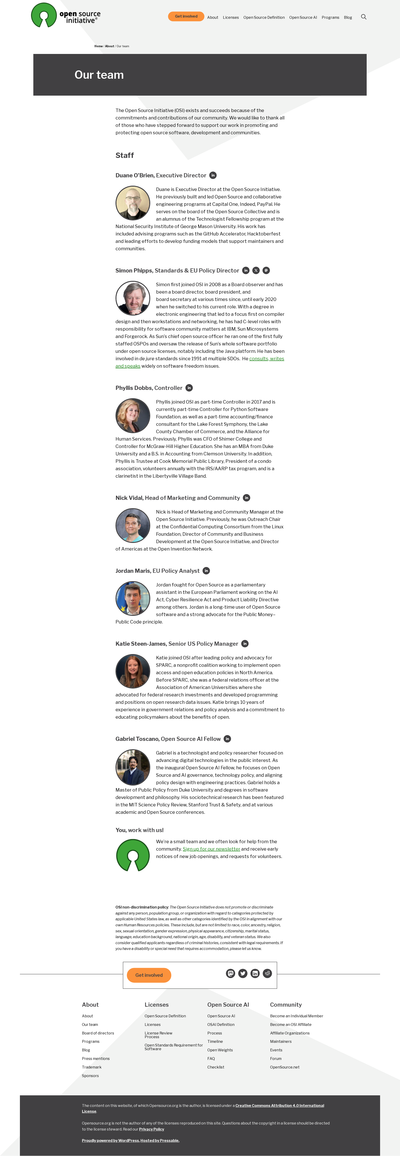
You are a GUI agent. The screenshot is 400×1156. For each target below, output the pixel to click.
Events (276, 1050)
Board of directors (98, 1033)
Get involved (186, 16)
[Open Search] (364, 17)
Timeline (215, 1041)
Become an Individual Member (296, 1016)
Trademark (92, 1067)
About (212, 17)
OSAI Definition (220, 1024)
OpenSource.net (285, 1067)
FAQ (211, 1058)
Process (214, 1033)
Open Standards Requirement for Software (174, 1047)
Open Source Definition (264, 17)
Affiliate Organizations (290, 1033)
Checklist (215, 1067)
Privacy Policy (151, 1129)
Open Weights (220, 1050)
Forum (275, 1058)
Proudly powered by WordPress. (111, 1140)
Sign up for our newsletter (211, 849)
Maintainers (281, 1041)
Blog (348, 17)
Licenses (231, 17)
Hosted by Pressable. (160, 1140)
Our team (90, 1024)
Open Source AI (303, 17)
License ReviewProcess (158, 1035)
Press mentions (96, 1058)
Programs (330, 17)
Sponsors (90, 1076)
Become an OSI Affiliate (291, 1024)
